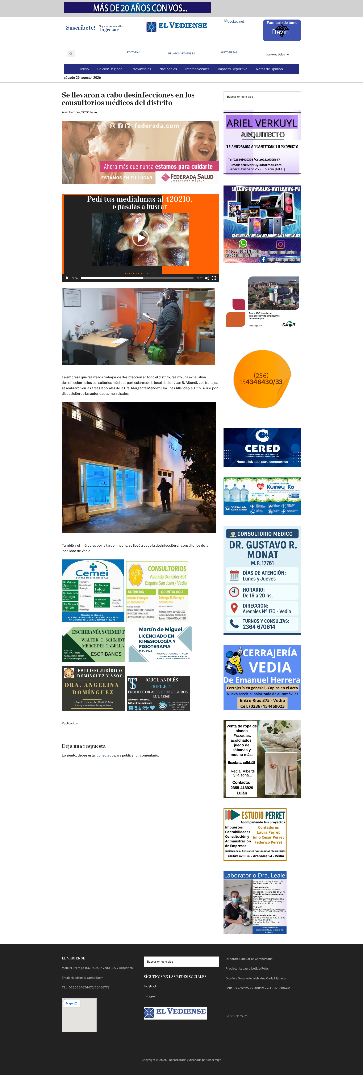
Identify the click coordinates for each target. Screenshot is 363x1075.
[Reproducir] (67, 278)
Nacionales (168, 69)
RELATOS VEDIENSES (181, 53)
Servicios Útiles (275, 54)
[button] (140, 238)
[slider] (137, 278)
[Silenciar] (207, 278)
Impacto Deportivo (232, 69)
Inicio (84, 69)
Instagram (151, 996)
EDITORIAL (133, 52)
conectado (105, 755)
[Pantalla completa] (214, 278)
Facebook (150, 986)
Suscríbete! (80, 28)
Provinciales (141, 69)
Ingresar (109, 30)
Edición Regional (110, 69)
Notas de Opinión (269, 69)
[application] (140, 238)
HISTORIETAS (229, 52)
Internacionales (197, 69)
